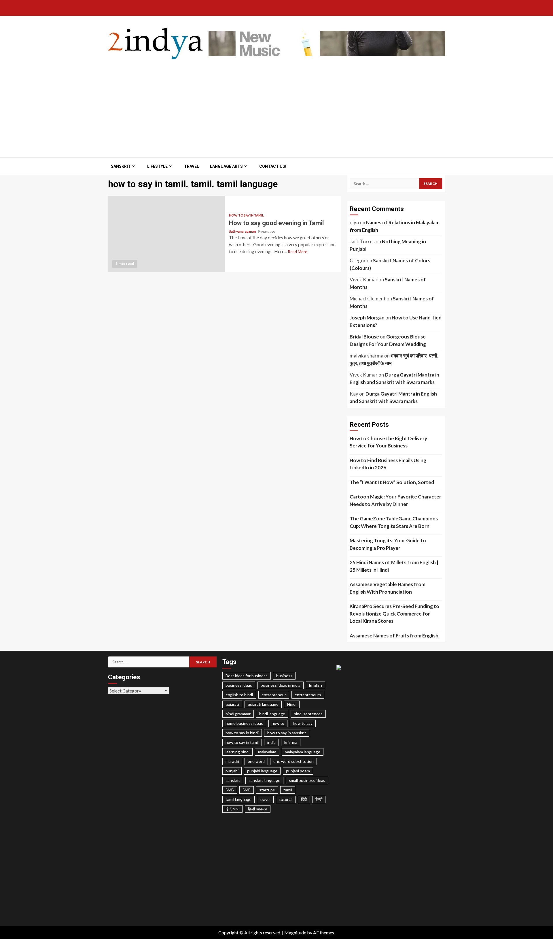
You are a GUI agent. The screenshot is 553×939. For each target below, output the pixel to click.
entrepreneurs (308, 694)
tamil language (238, 799)
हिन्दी (318, 799)
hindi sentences (308, 713)
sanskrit (233, 780)
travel (265, 799)
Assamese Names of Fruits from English (394, 636)
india (271, 742)
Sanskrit (121, 166)
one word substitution (293, 761)
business (284, 675)
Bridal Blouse (364, 337)
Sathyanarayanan (242, 231)
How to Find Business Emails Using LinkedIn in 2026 (388, 464)
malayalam (267, 751)
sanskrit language (264, 780)
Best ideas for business (247, 675)
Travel (191, 166)
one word (256, 761)
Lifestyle (157, 166)
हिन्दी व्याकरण (257, 808)
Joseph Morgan (367, 318)
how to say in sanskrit (286, 732)
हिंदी (304, 799)
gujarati (232, 704)
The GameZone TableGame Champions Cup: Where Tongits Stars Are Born (394, 522)
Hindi (291, 704)
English (315, 685)
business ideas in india (280, 685)
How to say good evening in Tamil (166, 234)
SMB (230, 789)
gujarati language (263, 704)
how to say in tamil (242, 742)
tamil (287, 789)
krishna (290, 742)
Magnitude (295, 932)
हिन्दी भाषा (232, 808)
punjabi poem (298, 770)
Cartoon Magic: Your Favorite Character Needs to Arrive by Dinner (395, 500)
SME (247, 789)
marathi (232, 761)
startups (267, 789)
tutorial (285, 799)
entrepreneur (274, 694)
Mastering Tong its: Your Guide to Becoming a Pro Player (388, 544)
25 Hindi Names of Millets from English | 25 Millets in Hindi (394, 566)
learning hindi (237, 751)
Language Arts (226, 166)
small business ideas (307, 780)
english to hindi (239, 694)
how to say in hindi (242, 732)
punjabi (232, 770)
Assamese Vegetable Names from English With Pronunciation (387, 588)
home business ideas (244, 723)
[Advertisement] (276, 105)
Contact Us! (272, 166)
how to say (303, 723)
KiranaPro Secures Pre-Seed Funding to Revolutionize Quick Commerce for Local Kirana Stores (394, 613)
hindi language (272, 713)
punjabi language (262, 770)
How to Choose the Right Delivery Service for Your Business (388, 442)
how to (278, 723)
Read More (297, 251)
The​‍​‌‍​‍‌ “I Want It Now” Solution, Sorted (392, 482)
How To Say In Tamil (246, 215)
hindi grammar (238, 713)
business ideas (239, 685)
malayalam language (302, 751)
